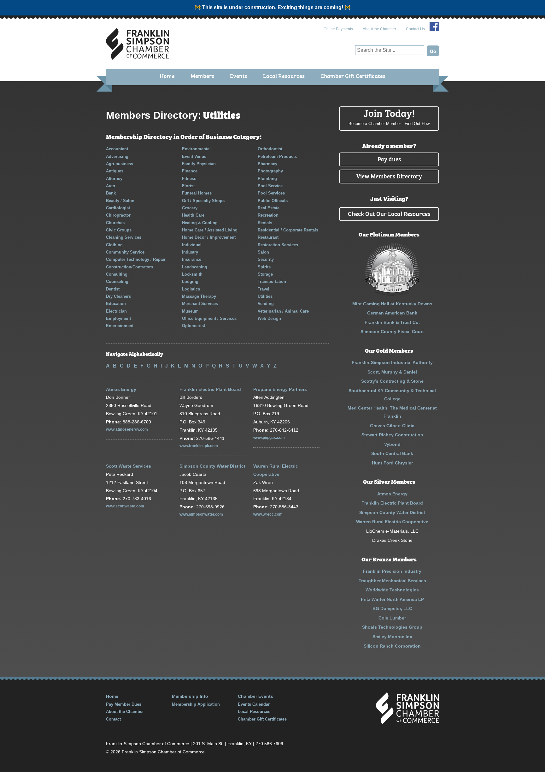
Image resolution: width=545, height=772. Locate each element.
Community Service (125, 252)
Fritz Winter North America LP (392, 599)
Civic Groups (119, 230)
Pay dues (389, 158)
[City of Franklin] (392, 294)
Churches (115, 222)
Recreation (268, 215)
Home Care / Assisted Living (209, 230)
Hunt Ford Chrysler (392, 462)
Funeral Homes (197, 193)
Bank (111, 193)
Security (266, 259)
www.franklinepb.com (198, 446)
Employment (118, 318)
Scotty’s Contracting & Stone (392, 381)
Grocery (189, 208)
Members (202, 75)
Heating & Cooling (200, 222)
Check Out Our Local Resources (389, 213)
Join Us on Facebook (434, 26)
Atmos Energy (121, 389)
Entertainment (119, 325)
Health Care (193, 215)
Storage (265, 274)
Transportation (272, 281)
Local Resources (284, 75)
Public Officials (273, 200)
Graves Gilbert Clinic (392, 425)
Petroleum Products (277, 156)
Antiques (114, 171)
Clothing (114, 244)
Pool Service (270, 185)
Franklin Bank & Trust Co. (392, 322)
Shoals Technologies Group (392, 627)
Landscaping (194, 267)
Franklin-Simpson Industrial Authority (392, 362)
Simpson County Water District (212, 466)
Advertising (117, 156)
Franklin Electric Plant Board (210, 389)
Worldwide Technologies (392, 589)
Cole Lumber (392, 617)
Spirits (264, 267)
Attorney (114, 178)
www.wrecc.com (268, 514)
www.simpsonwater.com (201, 514)
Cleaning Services (123, 237)
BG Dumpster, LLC (392, 608)
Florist (188, 185)
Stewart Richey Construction (392, 434)
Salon (263, 252)
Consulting (116, 274)
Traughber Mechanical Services (392, 580)
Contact (113, 719)
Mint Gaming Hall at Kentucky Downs (392, 303)
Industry (190, 252)
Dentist (113, 289)
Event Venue (194, 156)
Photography (270, 171)
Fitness (189, 178)
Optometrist (193, 325)
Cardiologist (118, 208)
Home (167, 75)
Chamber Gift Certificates (352, 75)
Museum (190, 311)
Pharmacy (267, 163)
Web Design (269, 318)
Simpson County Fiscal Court (392, 331)
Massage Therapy (199, 296)
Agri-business (119, 163)
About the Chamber (379, 29)
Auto (110, 185)
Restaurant (268, 237)
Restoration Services (278, 244)
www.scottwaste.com (125, 506)
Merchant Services (200, 303)
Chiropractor (118, 215)
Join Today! (389, 116)
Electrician (116, 311)
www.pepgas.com (269, 438)
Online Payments (338, 29)
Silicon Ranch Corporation (392, 646)
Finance (189, 171)
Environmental (196, 149)
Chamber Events (255, 696)
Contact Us (415, 29)
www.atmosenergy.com (127, 429)
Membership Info (190, 696)
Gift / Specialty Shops (203, 200)
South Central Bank (392, 453)
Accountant (117, 149)
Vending (266, 303)
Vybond (392, 444)
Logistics (191, 289)
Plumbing (267, 178)
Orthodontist (270, 149)
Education (116, 303)
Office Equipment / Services (209, 318)
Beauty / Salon (120, 200)
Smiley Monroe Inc (392, 636)
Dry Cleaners (118, 296)
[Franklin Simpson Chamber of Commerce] (137, 57)
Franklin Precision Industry (392, 571)
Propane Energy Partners (280, 389)
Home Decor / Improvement (209, 237)
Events (238, 75)
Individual (192, 244)
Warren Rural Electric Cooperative (392, 521)
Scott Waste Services (128, 466)
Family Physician (199, 163)
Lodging (190, 281)
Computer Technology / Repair (136, 259)
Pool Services (271, 193)
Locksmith (192, 274)
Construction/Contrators (129, 267)
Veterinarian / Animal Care (283, 311)
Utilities (265, 296)
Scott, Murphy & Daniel (392, 371)
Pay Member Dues (123, 704)
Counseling (117, 281)
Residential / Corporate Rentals (288, 230)
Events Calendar (254, 704)
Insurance (191, 259)
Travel (263, 289)
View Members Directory (389, 175)
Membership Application (196, 704)
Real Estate (268, 208)
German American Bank (392, 312)
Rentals (265, 222)
